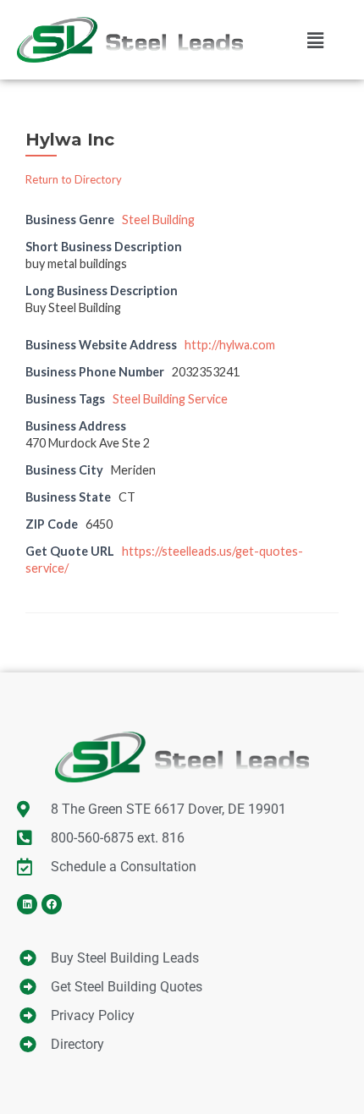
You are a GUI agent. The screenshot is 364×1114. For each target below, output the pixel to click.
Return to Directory (73, 179)
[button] (315, 40)
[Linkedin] (27, 904)
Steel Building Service (170, 399)
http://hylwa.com (230, 344)
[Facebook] (51, 904)
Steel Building (158, 219)
